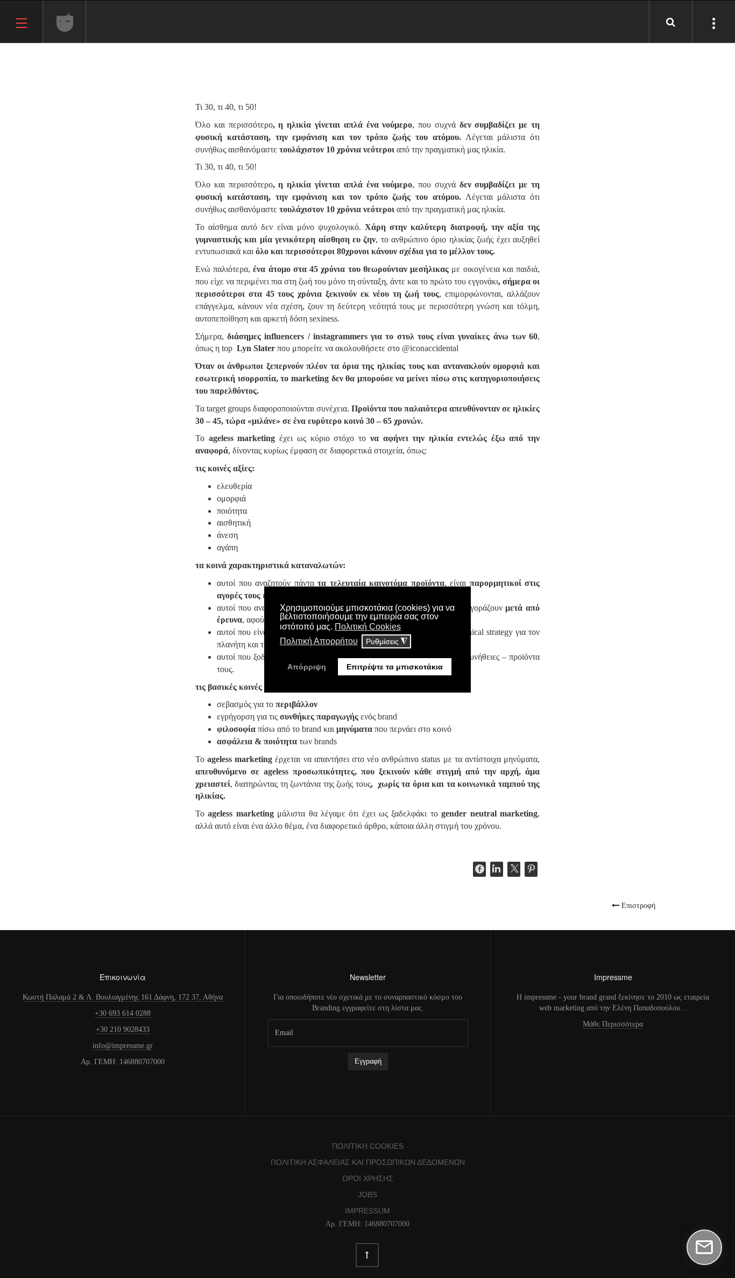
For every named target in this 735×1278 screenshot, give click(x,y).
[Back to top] (367, 1255)
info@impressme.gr (123, 1046)
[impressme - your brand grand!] (65, 22)
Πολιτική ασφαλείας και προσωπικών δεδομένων (368, 1162)
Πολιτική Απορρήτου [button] (319, 641)
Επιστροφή (637, 905)
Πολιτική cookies (368, 1146)
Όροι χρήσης (367, 1178)
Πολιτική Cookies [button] (368, 626)
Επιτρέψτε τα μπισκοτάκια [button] (395, 666)
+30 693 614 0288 (123, 1013)
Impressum (367, 1210)
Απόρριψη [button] (306, 666)
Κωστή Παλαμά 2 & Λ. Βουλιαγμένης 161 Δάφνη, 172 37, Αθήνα (123, 997)
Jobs (367, 1194)
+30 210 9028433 (123, 1029)
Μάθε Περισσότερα (613, 1024)
